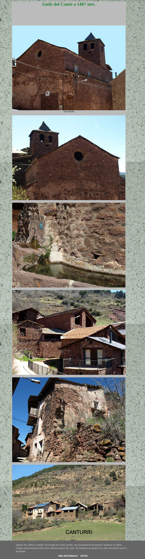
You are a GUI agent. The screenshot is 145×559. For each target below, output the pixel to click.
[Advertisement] (68, 18)
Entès (84, 556)
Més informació (68, 556)
